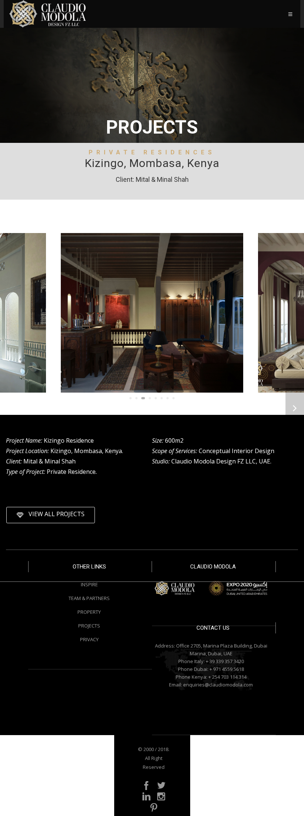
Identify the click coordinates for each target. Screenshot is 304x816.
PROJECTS (89, 625)
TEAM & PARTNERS (89, 598)
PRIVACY (89, 639)
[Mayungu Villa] (294, 408)
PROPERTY (89, 612)
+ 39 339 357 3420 (225, 661)
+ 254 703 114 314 (227, 677)
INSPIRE (89, 584)
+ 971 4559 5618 (226, 669)
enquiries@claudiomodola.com (218, 684)
